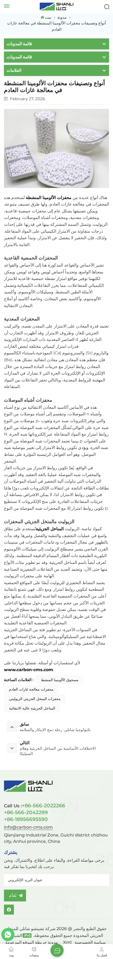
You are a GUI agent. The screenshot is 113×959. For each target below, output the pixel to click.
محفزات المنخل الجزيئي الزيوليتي (35, 698)
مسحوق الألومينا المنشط (60, 679)
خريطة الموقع (42, 942)
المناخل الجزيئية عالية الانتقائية (32, 708)
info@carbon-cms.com (28, 827)
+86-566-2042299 (26, 812)
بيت (48, 17)
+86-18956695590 (26, 819)
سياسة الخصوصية (90, 942)
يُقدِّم (12, 895)
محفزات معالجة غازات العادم (31, 689)
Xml (67, 942)
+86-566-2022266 (34, 805)
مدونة (53, 942)
